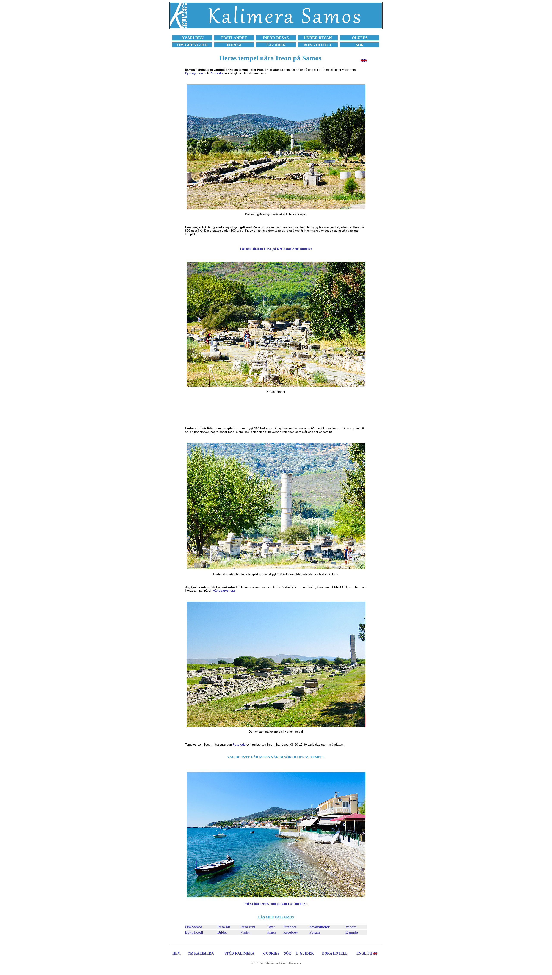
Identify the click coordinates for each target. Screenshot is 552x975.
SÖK (287, 953)
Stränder (289, 927)
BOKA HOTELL (335, 953)
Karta (271, 932)
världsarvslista (224, 590)
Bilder (222, 932)
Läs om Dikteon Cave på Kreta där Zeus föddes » (276, 249)
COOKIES (271, 953)
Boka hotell (194, 932)
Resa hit (223, 927)
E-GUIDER (305, 953)
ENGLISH (364, 953)
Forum (314, 932)
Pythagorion (194, 73)
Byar (271, 927)
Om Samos (193, 927)
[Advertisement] (276, 410)
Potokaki (216, 73)
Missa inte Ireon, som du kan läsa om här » (276, 904)
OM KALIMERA (201, 953)
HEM (176, 953)
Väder (245, 932)
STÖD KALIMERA (239, 953)
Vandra (350, 927)
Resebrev (290, 932)
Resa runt (247, 927)
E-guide (351, 932)
